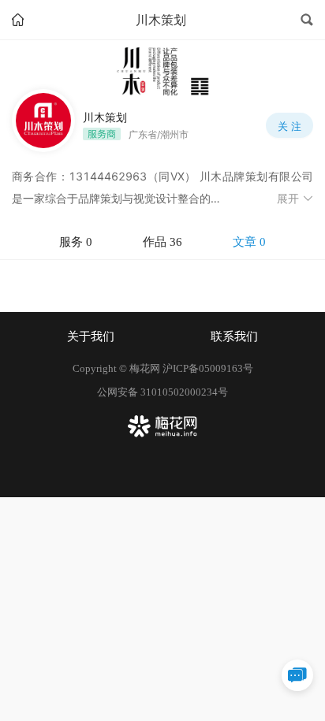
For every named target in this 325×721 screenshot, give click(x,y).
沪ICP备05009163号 (207, 368)
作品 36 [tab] (162, 242)
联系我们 (234, 336)
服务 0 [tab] (75, 242)
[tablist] (162, 242)
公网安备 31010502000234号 (162, 392)
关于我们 (90, 336)
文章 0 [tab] (249, 242)
